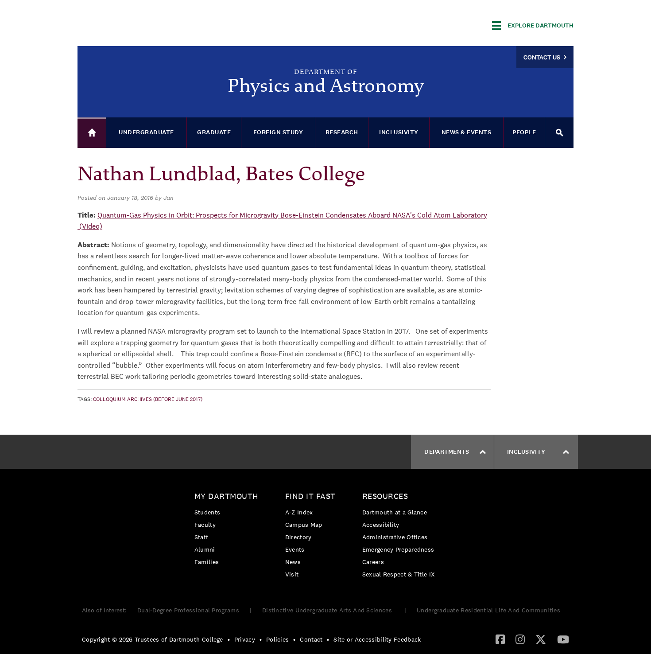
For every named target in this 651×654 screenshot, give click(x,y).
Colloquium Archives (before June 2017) (147, 399)
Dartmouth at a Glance (394, 512)
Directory (298, 537)
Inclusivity (526, 452)
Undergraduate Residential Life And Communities (488, 610)
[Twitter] (540, 639)
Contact (311, 639)
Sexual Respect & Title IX (398, 574)
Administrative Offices (395, 537)
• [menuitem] (229, 639)
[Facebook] (500, 639)
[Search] (559, 132)
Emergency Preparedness (398, 549)
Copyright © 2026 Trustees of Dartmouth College (152, 639)
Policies (277, 639)
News (293, 562)
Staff (201, 537)
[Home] (92, 132)
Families (206, 562)
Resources (385, 496)
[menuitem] (228, 530)
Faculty (205, 525)
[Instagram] (520, 639)
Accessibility (380, 525)
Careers (373, 562)
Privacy (244, 639)
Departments (446, 452)
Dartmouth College (147, 24)
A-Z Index (299, 512)
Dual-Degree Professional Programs (188, 610)
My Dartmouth (226, 496)
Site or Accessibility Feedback (377, 639)
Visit (292, 574)
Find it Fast (310, 496)
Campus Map (303, 525)
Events (295, 549)
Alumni (204, 549)
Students (207, 512)
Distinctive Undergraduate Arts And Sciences (328, 610)
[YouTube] (563, 639)
